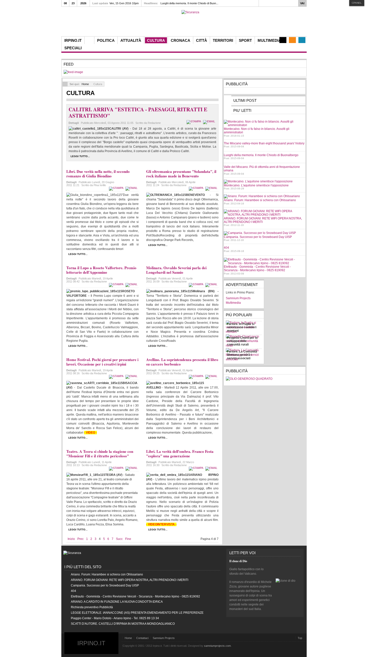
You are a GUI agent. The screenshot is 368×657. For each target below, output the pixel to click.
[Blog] (282, 40)
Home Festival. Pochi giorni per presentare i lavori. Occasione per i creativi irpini (102, 362)
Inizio (71, 539)
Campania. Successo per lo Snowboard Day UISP (258, 237)
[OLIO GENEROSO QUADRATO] (249, 379)
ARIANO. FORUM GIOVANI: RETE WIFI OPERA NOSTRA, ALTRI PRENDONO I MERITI (129, 580)
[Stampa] (194, 121)
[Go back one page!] (65, 84)
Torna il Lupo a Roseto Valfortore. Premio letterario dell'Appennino (101, 270)
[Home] (89, 40)
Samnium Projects (164, 637)
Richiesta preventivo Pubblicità (92, 607)
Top (300, 637)
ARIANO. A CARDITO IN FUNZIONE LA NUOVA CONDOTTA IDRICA (117, 601)
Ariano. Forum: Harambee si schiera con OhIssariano (260, 200)
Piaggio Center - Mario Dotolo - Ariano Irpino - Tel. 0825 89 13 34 (115, 618)
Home (85, 84)
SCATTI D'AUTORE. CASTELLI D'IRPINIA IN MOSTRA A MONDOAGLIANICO (123, 623)
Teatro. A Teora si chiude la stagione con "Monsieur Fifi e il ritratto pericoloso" (99, 454)
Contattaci (142, 637)
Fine (128, 539)
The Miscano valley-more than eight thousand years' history (264, 143)
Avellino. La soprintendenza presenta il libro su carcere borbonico (182, 362)
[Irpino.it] (89, 23)
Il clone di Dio (238, 561)
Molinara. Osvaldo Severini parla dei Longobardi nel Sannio (176, 270)
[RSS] (292, 40)
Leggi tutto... (80, 156)
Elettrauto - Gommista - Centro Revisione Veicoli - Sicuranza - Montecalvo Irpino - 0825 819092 (257, 268)
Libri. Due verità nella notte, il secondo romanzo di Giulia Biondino (98, 174)
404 (226, 247)
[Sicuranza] (190, 12)
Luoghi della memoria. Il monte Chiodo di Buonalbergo (261, 155)
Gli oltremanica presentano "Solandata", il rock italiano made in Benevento (181, 174)
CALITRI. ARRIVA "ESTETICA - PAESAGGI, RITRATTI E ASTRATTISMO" (138, 112)
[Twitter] (301, 40)
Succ (119, 539)
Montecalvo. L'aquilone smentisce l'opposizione (256, 185)
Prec (80, 539)
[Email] (209, 121)
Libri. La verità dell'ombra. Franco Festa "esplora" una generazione (180, 454)
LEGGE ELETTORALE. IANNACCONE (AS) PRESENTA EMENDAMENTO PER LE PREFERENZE (137, 612)
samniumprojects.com (217, 645)
